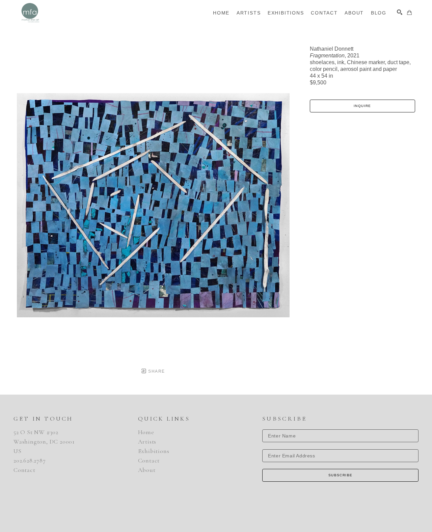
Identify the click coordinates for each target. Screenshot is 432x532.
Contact (24, 470)
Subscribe (340, 475)
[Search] (399, 12)
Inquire (362, 106)
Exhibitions (153, 451)
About (147, 470)
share (156, 371)
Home (146, 432)
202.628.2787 (30, 460)
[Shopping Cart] (409, 12)
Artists (147, 441)
